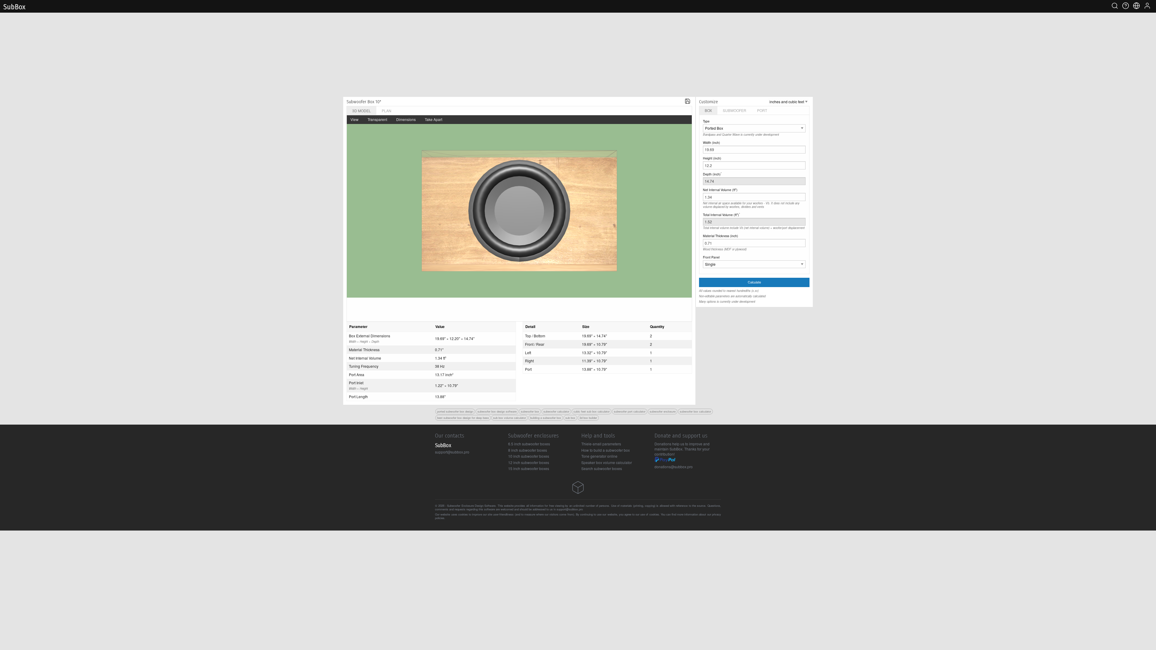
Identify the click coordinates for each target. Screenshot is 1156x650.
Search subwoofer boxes (601, 468)
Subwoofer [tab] (734, 110)
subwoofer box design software (497, 411)
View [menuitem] (354, 119)
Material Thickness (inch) (720, 236)
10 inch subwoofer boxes (528, 456)
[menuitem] (687, 101)
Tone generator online (599, 456)
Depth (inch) (712, 174)
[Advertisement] (578, 55)
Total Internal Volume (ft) (721, 214)
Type (706, 121)
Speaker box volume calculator (606, 462)
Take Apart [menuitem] (433, 119)
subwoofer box (530, 411)
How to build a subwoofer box (605, 450)
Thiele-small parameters (601, 443)
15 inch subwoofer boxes (528, 468)
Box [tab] (708, 110)
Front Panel (711, 257)
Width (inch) (711, 142)
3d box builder (588, 418)
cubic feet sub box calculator (591, 411)
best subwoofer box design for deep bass (463, 418)
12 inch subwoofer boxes (528, 462)
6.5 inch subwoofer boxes (529, 443)
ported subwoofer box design (455, 411)
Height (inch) (712, 158)
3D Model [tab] (361, 110)
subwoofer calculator (556, 411)
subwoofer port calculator (629, 411)
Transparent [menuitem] (377, 119)
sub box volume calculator (509, 418)
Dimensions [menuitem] (406, 119)
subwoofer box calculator (695, 411)
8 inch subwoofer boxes (527, 450)
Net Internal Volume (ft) (720, 189)
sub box (570, 418)
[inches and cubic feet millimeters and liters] (789, 101)
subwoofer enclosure (663, 411)
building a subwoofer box (545, 418)
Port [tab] (762, 110)
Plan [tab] (386, 110)
